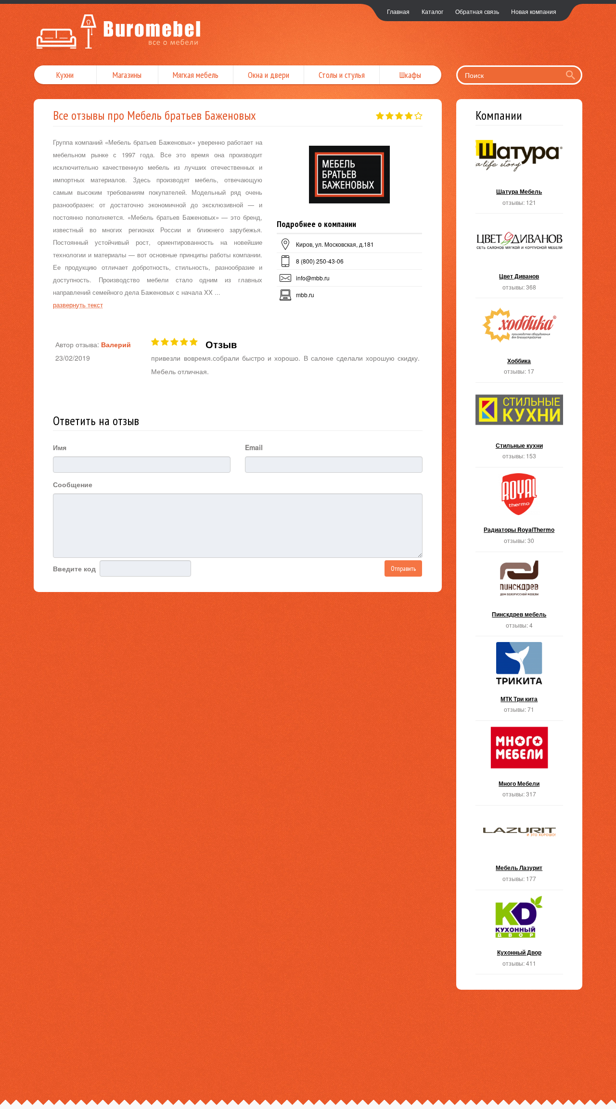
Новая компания (533, 11)
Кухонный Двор (519, 935)
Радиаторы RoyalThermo (519, 512)
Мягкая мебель (195, 74)
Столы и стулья (342, 74)
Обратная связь (477, 11)
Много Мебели (519, 766)
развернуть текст (78, 304)
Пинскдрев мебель (519, 597)
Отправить (403, 568)
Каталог (432, 11)
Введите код (74, 568)
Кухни (65, 74)
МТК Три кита (519, 681)
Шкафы (410, 74)
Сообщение (72, 484)
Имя (59, 447)
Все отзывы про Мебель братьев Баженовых (154, 115)
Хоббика (519, 343)
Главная (398, 11)
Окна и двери (268, 74)
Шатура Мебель (519, 174)
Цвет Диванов (519, 258)
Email (254, 447)
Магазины (127, 74)
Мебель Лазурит (519, 850)
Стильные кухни (519, 428)
